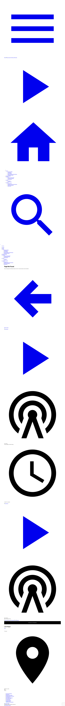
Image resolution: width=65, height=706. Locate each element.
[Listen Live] (32, 357)
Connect (7, 182)
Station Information (11, 185)
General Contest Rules (11, 177)
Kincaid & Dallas (10, 171)
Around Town (10, 181)
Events (7, 180)
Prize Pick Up (10, 179)
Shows (7, 170)
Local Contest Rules (11, 178)
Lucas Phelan (10, 173)
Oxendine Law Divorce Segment (12, 184)
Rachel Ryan (9, 172)
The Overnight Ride (10, 175)
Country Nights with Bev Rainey (12, 174)
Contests (7, 176)
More (5, 628)
